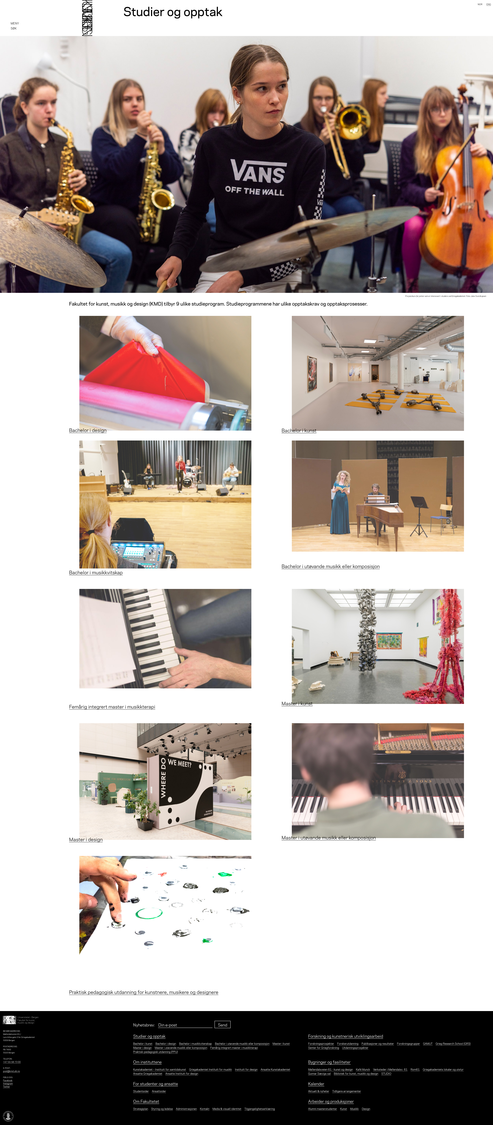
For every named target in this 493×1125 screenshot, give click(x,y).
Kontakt (204, 1108)
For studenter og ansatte (155, 1083)
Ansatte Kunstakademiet (275, 1069)
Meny (15, 23)
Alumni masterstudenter (322, 1108)
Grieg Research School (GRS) (453, 1043)
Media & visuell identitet (226, 1108)
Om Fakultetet (146, 1101)
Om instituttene (147, 1062)
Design (366, 1108)
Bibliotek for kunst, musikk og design (356, 1073)
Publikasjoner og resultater (378, 1043)
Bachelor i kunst (142, 1043)
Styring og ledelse (162, 1108)
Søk (14, 28)
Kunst (343, 1108)
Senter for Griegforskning (323, 1047)
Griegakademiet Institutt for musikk (210, 1069)
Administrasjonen (186, 1108)
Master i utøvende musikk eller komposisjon (181, 1047)
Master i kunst (281, 1043)
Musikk (354, 1108)
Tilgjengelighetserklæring (259, 1108)
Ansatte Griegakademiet (147, 1073)
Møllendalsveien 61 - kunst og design (330, 1069)
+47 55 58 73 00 (12, 1061)
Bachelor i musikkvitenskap (195, 1043)
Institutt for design (246, 1069)
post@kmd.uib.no (11, 1071)
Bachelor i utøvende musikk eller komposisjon (242, 1043)
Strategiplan (140, 1108)
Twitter (6, 1086)
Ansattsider (159, 1091)
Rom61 (415, 1069)
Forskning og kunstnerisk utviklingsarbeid (345, 1036)
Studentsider (141, 1091)
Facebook (7, 1080)
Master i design (142, 1047)
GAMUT (428, 1043)
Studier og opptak (149, 1036)
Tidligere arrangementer (346, 1091)
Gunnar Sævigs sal (319, 1073)
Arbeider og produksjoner (331, 1101)
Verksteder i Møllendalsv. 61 (390, 1069)
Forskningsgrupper (408, 1043)
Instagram (8, 1083)
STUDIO (386, 1073)
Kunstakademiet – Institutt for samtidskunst (159, 1069)
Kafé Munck (363, 1069)
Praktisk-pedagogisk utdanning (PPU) (155, 1051)
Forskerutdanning (347, 1043)
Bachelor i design (165, 1043)
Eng (488, 4)
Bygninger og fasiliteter (329, 1062)
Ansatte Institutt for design (181, 1073)
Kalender (316, 1083)
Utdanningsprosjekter (355, 1047)
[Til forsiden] (87, 18)
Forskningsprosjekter (321, 1043)
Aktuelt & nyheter (318, 1091)
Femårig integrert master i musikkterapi (234, 1047)
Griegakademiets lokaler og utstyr (443, 1069)
